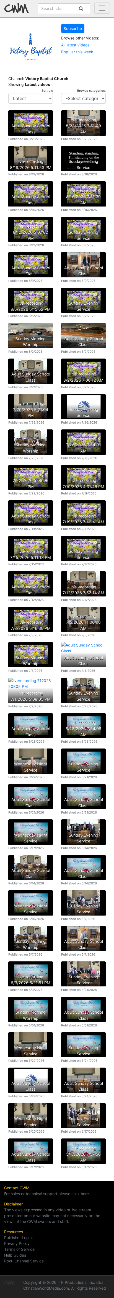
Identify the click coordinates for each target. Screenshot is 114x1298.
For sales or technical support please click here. (47, 1193)
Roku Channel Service (24, 1261)
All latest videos (75, 45)
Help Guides (15, 1255)
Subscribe (73, 28)
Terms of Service (19, 1249)
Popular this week (77, 51)
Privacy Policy (17, 1243)
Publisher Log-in (18, 1237)
